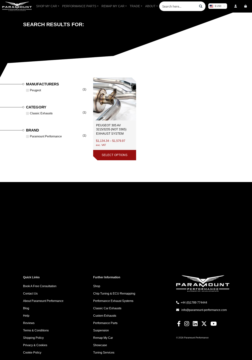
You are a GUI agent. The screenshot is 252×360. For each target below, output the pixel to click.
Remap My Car (113, 6)
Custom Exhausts (104, 315)
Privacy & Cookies (35, 345)
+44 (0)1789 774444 (194, 302)
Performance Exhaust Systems (113, 300)
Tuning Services (103, 352)
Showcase (100, 345)
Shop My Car (46, 6)
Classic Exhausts (41, 113)
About (150, 6)
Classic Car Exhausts (107, 308)
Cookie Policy (32, 352)
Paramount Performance (46, 136)
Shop (96, 286)
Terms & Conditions (36, 330)
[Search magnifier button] (200, 6)
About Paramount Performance (43, 300)
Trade (135, 6)
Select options (114, 155)
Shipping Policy (33, 337)
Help (26, 315)
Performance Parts (79, 6)
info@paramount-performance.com (204, 309)
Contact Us (30, 293)
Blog (26, 308)
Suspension (101, 330)
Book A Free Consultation (39, 286)
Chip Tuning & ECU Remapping (114, 293)
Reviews (28, 323)
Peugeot (35, 90)
